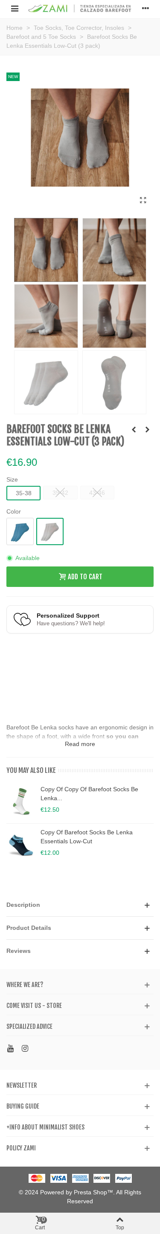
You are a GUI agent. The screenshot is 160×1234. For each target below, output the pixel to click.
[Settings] (145, 8)
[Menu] (14, 8)
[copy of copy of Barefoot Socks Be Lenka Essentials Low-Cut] (21, 802)
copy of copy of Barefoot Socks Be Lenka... (89, 793)
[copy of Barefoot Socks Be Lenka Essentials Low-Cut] (21, 845)
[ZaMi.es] (80, 8)
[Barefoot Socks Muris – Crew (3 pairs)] (133, 429)
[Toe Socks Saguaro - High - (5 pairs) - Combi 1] (147, 429)
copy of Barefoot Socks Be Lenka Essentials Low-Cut (87, 837)
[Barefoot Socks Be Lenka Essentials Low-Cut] (143, 200)
